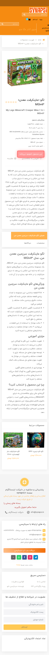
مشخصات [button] (40, 243)
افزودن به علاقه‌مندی (30, 158)
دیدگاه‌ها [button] (27, 243)
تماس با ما (41, 582)
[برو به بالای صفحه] (13, 557)
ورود (40, 19)
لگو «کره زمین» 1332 (36, 451)
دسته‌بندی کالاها (45, 29)
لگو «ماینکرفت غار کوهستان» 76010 (13, 453)
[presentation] (44, 72)
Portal (18, 565)
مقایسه (10, 158)
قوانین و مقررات (17, 582)
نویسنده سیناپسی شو (15, 586)
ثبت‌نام (35, 19)
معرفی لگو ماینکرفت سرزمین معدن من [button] (29, 235)
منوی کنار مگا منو (27, 29)
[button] (15, 102)
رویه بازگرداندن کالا (38, 586)
